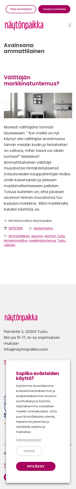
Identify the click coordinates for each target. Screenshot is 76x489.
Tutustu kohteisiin (54, 9)
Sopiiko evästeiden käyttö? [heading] (37, 376)
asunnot (37, 236)
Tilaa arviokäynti (21, 9)
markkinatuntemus (42, 240)
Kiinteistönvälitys (15, 240)
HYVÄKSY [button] (35, 466)
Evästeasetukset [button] (28, 440)
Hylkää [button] (29, 451)
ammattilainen (19, 236)
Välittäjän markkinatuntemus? (31, 81)
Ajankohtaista (43, 228)
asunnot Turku (54, 236)
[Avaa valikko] (69, 25)
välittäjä (9, 245)
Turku (61, 240)
